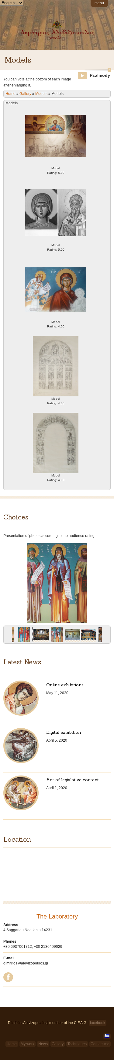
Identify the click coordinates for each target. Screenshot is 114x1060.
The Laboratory (57, 916)
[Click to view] (24, 636)
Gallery (25, 94)
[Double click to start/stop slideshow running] (57, 636)
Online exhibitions (65, 685)
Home (10, 94)
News (43, 1044)
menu (99, 3)
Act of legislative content (72, 779)
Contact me (100, 1044)
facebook (97, 1023)
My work (27, 1044)
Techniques (77, 1044)
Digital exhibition (63, 732)
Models (41, 94)
